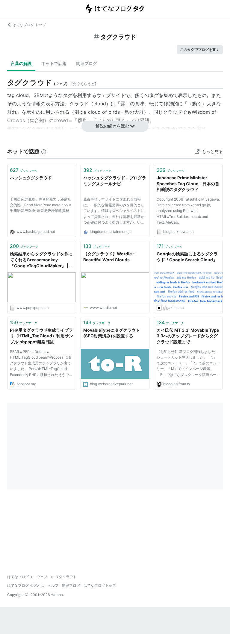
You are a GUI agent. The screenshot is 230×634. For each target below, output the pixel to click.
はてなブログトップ (100, 585)
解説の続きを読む (112, 125)
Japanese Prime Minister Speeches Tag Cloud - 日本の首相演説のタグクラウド (188, 183)
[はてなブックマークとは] (43, 151)
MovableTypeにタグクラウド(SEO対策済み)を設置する (111, 333)
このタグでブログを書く (200, 49)
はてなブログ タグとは (25, 585)
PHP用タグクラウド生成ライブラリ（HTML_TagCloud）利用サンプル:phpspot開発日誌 (41, 335)
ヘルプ (53, 585)
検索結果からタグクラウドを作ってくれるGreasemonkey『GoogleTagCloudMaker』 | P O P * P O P (41, 260)
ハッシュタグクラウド (31, 177)
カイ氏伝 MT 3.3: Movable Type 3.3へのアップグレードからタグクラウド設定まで (188, 335)
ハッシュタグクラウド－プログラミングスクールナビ (114, 180)
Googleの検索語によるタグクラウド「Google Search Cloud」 (187, 256)
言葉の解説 (21, 63)
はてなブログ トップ (29, 24)
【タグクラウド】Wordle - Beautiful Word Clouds (109, 256)
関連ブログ (86, 63)
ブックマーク (24, 170)
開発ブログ (71, 585)
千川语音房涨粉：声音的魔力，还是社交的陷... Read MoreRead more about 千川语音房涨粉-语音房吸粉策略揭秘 (40, 205)
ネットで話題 (53, 63)
